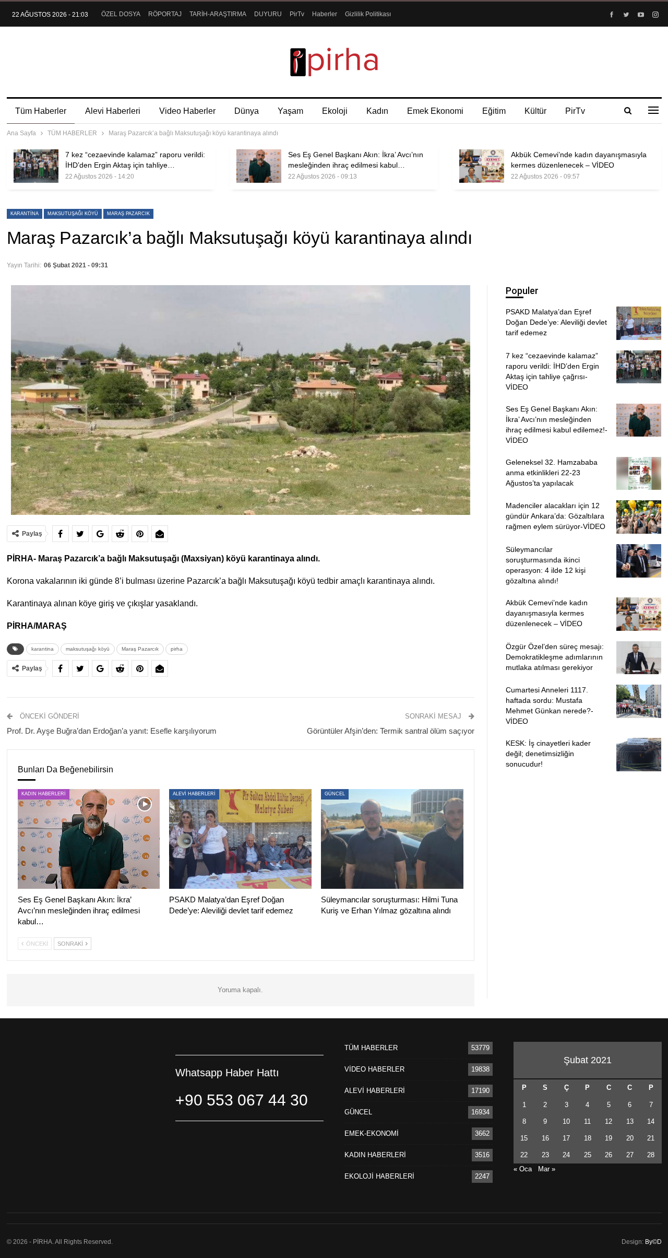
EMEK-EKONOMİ (371, 1133)
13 (630, 1121)
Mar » (546, 1169)
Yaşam (290, 111)
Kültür (535, 111)
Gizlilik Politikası (368, 14)
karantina (24, 213)
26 (608, 1155)
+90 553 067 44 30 (241, 1100)
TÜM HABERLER (371, 1048)
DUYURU (268, 14)
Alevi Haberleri (112, 111)
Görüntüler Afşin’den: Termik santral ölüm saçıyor (390, 730)
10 (566, 1121)
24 (566, 1155)
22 (524, 1155)
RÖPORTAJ (165, 14)
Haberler (324, 14)
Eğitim (494, 111)
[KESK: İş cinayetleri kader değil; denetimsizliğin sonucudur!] (638, 754)
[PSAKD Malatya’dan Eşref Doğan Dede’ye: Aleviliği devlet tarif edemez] (240, 839)
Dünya (246, 111)
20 (630, 1138)
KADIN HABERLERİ (43, 793)
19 (608, 1138)
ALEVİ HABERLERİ (194, 793)
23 (545, 1155)
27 (630, 1155)
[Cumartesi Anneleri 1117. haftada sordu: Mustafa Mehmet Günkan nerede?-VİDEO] (638, 701)
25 (587, 1155)
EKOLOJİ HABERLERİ (379, 1176)
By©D (653, 1241)
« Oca (523, 1169)
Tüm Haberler (40, 111)
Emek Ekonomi (435, 111)
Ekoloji (335, 111)
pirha (177, 649)
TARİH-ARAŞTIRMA (217, 14)
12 (608, 1121)
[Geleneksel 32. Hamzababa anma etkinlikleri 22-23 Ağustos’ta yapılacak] (638, 473)
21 (650, 1138)
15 (524, 1138)
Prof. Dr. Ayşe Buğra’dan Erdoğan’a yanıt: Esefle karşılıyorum (112, 730)
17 (566, 1138)
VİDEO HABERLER (374, 1069)
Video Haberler (187, 111)
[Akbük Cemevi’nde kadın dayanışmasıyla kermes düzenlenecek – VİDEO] (481, 166)
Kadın (377, 111)
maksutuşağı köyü (72, 213)
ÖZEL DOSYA (120, 14)
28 (650, 1155)
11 (587, 1121)
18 (587, 1138)
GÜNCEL (335, 793)
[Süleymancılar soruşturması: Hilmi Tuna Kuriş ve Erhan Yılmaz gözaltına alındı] (392, 839)
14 (650, 1121)
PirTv (297, 14)
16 (545, 1138)
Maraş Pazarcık (128, 213)
